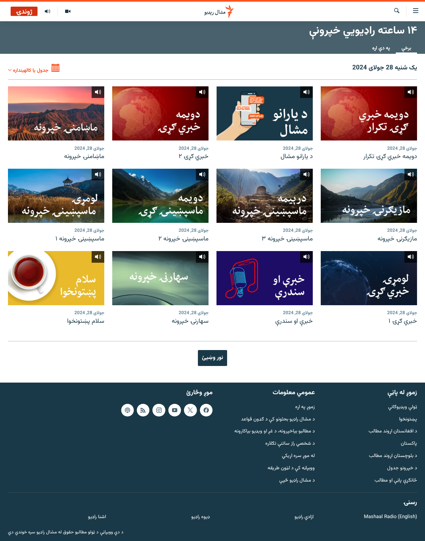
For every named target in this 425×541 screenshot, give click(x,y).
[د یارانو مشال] (264, 113)
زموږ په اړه (305, 407)
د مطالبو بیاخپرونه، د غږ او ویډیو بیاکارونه (274, 431)
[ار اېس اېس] (143, 410)
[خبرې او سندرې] (264, 278)
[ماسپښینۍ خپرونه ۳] (264, 196)
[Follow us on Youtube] (174, 410)
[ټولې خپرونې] (47, 12)
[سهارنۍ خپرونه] (160, 278)
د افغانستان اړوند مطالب (393, 431)
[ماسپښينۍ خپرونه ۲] (160, 196)
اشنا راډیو (97, 517)
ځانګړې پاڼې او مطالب (396, 480)
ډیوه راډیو (200, 517)
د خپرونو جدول (402, 468)
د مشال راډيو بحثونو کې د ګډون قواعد (278, 419)
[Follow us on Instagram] (158, 410)
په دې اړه (381, 48)
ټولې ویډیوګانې (402, 407)
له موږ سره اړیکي (298, 456)
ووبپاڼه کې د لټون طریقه (291, 468)
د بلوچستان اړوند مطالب (393, 456)
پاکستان (409, 443)
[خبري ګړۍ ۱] (369, 278)
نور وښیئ (212, 357)
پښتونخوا (408, 419)
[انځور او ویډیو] (67, 12)
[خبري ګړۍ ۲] (160, 113)
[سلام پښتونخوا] (56, 278)
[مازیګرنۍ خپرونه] (369, 196)
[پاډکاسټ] (127, 410)
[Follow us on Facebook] (206, 410)
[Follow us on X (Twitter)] (190, 410)
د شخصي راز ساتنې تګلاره (290, 443)
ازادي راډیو (304, 517)
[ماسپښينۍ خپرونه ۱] (56, 196)
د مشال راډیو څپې (297, 480)
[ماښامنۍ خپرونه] (56, 113)
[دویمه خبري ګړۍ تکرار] (369, 113)
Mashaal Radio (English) (390, 517)
